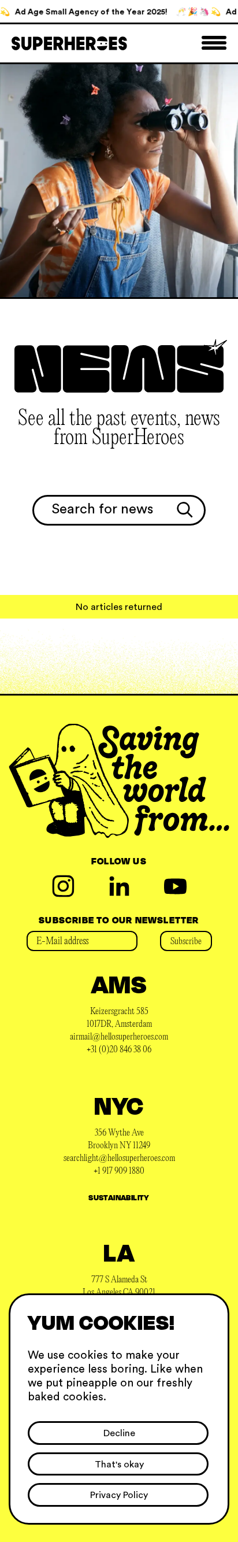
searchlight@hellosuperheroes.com (119, 1158)
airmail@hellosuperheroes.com (119, 1037)
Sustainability (119, 1197)
